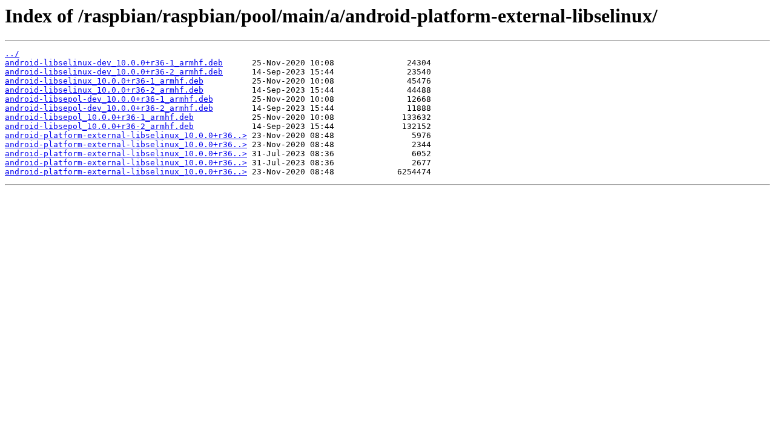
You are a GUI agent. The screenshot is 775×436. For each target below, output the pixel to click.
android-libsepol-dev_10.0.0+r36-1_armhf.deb (109, 99)
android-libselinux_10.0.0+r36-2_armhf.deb (104, 89)
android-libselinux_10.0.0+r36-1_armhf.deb (104, 80)
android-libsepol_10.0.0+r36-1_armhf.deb (99, 117)
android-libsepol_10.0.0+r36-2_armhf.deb (99, 126)
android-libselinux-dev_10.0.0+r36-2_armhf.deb (114, 71)
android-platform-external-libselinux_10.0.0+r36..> (126, 135)
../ (12, 53)
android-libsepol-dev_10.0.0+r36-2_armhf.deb (109, 108)
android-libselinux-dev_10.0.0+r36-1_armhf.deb (114, 62)
